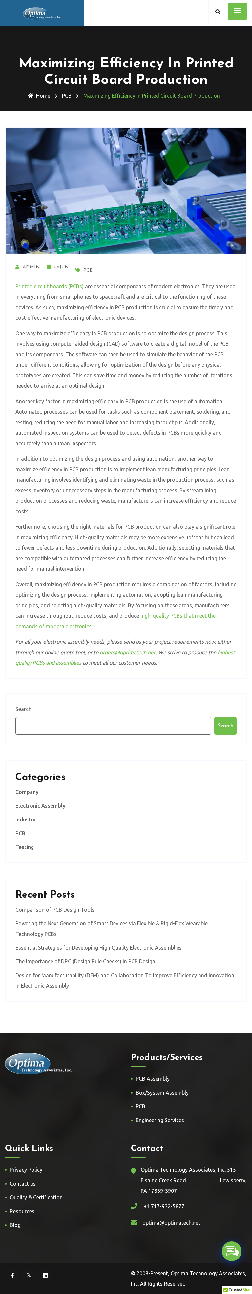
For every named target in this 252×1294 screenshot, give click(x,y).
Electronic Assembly (40, 806)
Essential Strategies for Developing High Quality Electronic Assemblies (98, 948)
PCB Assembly (153, 1079)
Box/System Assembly (162, 1093)
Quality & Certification (36, 1197)
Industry (25, 819)
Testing (24, 847)
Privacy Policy (26, 1170)
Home (43, 96)
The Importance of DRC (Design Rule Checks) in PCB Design (85, 961)
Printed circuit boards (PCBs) (49, 286)
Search (23, 709)
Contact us (23, 1184)
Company (26, 792)
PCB (67, 96)
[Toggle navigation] (237, 11)
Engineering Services (160, 1120)
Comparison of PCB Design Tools (54, 910)
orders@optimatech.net (128, 652)
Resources (22, 1211)
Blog (15, 1225)
